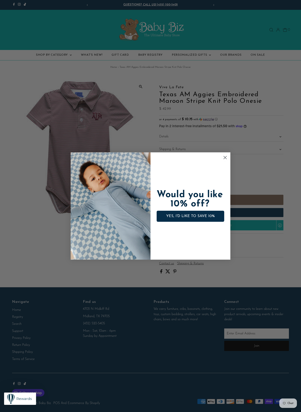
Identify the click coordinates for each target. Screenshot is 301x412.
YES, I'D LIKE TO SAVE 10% (190, 216)
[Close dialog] (225, 157)
